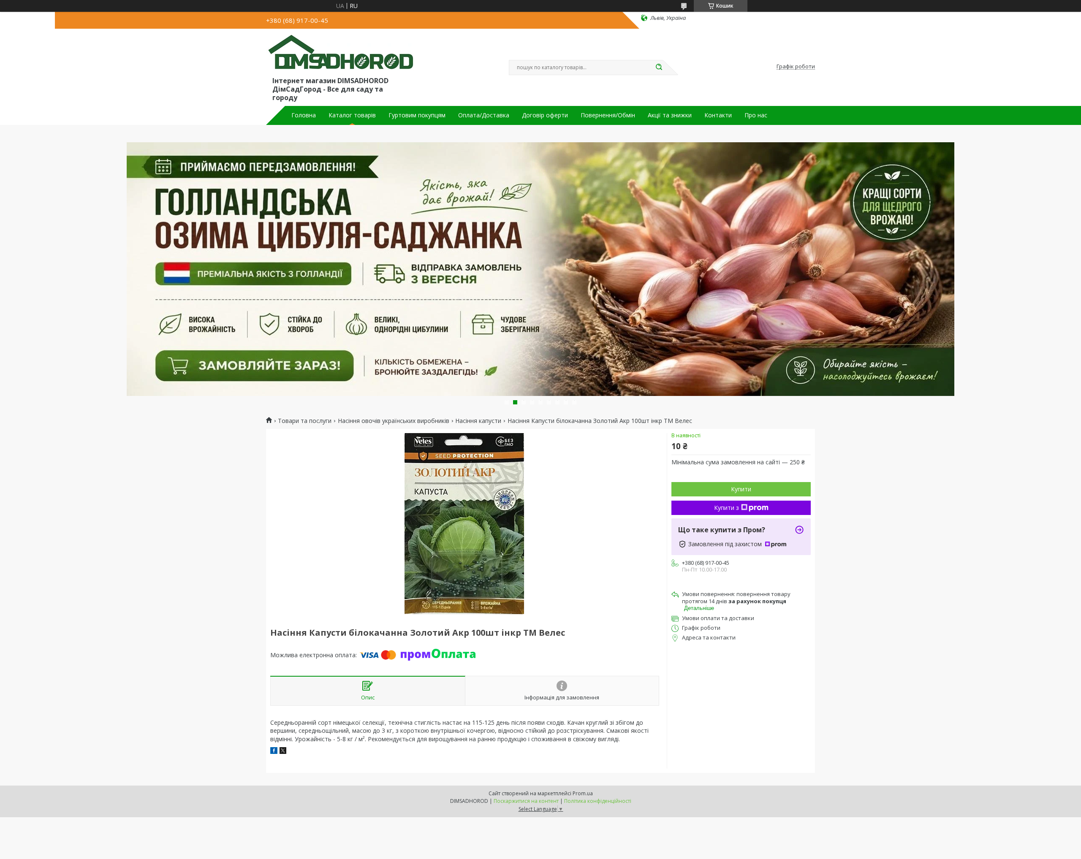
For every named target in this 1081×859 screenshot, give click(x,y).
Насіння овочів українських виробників (393, 421)
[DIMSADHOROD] (340, 54)
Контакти (718, 115)
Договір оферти (545, 115)
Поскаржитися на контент (526, 801)
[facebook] (273, 752)
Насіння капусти (478, 421)
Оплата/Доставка (483, 115)
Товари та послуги (304, 421)
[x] (283, 752)
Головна (303, 115)
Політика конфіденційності (597, 801)
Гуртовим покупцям (416, 115)
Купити (741, 489)
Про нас (755, 115)
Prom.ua (583, 793)
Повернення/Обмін (608, 115)
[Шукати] (658, 67)
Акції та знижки (670, 115)
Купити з (726, 508)
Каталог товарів (352, 115)
